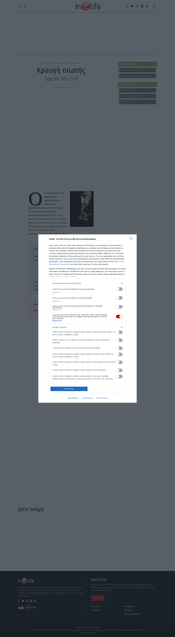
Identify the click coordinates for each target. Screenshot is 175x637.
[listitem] (87, 283)
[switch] (119, 289)
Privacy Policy (102, 398)
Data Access (87, 398)
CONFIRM (69, 389)
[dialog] (87, 318)
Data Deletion (73, 398)
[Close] (131, 239)
